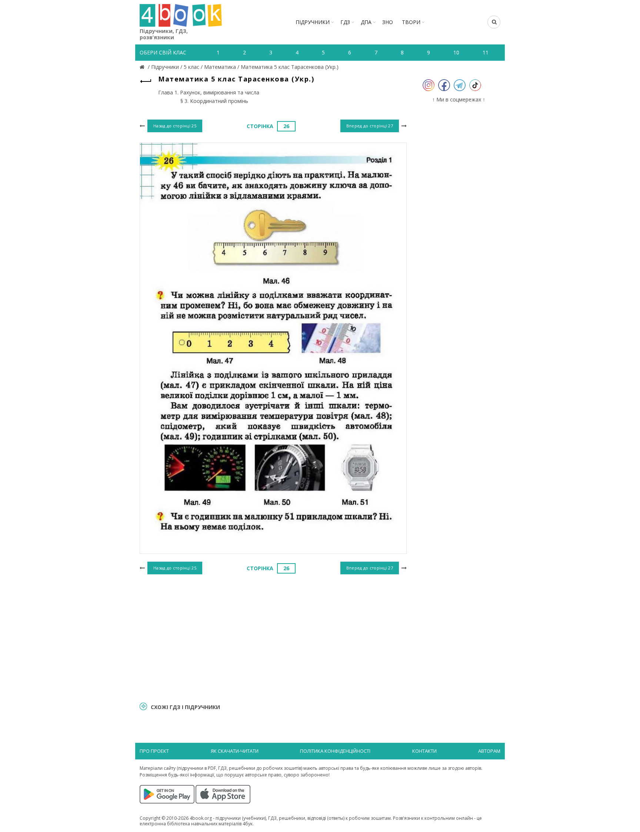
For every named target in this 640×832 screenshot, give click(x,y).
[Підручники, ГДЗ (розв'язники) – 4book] (143, 66)
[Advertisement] (273, 637)
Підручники (313, 22)
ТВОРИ (411, 22)
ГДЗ (345, 22)
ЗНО (387, 22)
